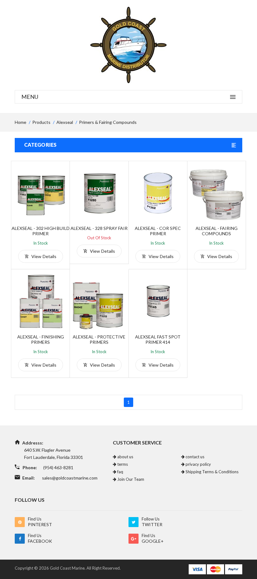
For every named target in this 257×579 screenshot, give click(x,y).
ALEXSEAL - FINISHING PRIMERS (40, 339)
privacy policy (198, 464)
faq (119, 471)
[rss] (20, 522)
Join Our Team (130, 479)
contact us (194, 456)
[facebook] (20, 539)
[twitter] (133, 522)
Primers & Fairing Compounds (108, 122)
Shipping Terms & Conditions (212, 471)
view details (43, 256)
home (20, 122)
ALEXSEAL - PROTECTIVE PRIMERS (99, 339)
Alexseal (64, 122)
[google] (133, 539)
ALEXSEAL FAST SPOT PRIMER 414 (158, 339)
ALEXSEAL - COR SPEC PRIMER (158, 231)
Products (41, 122)
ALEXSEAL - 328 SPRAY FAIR (99, 228)
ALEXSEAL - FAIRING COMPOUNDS (217, 231)
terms (122, 464)
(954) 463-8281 (58, 467)
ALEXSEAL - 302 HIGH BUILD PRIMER (41, 231)
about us (124, 456)
